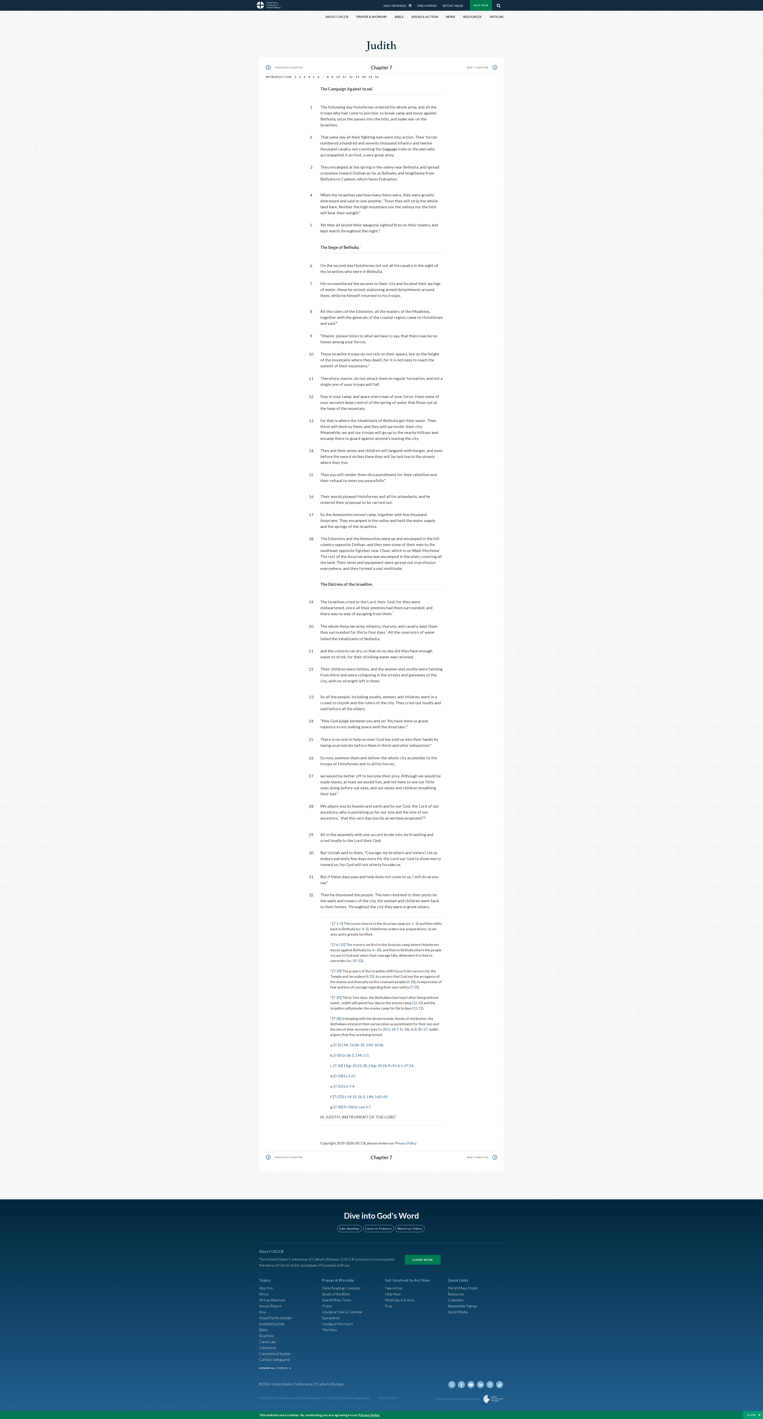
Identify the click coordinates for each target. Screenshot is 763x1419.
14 (364, 77)
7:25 (338, 1086)
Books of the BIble (336, 1294)
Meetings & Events (399, 1300)
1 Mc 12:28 (349, 1045)
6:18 (410, 982)
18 (378, 950)
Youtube (470, 1384)
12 (351, 77)
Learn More (422, 1259)
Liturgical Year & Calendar (342, 1312)
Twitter (451, 1384)
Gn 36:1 (347, 1055)
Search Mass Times (336, 1300)
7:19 (336, 971)
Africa (263, 1294)
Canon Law (267, 1341)
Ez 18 (404, 1029)
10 (338, 77)
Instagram (490, 1384)
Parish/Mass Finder (463, 1288)
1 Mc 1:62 (374, 1096)
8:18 (417, 1029)
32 (342, 944)
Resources (456, 1294)
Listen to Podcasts (378, 1228)
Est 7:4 (348, 1086)
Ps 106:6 (350, 1107)
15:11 (417, 1008)
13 (357, 77)
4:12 (369, 976)
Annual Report (270, 1306)
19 (354, 960)
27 (425, 1029)
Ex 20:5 (384, 1029)
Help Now (480, 5)
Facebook (461, 1384)
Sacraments (331, 1318)
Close (751, 1414)
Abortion (266, 1288)
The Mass (329, 1330)
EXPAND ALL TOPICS (273, 1368)
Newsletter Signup (462, 1306)
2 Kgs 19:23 (377, 1065)
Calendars (456, 1300)
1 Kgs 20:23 (352, 1065)
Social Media (458, 1312)
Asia (262, 1312)
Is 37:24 (407, 1065)
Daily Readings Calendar (411, 6)
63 (385, 1096)
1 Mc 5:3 (361, 1055)
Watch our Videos (409, 1228)
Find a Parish (427, 5)
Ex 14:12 (349, 1096)
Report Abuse (453, 5)
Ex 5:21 (349, 1076)
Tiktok (499, 1384)
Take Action (394, 1288)
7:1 (335, 923)
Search (499, 5)
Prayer (327, 1306)
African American (272, 1300)
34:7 (394, 1029)
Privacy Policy (405, 1143)
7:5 (336, 1045)
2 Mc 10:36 (374, 1045)
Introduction (279, 77)
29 (362, 1045)
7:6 (335, 944)
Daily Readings (395, 5)
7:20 (336, 997)
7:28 (336, 1018)
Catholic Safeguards (274, 1359)
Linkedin (480, 1384)
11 (344, 77)
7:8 (337, 1055)
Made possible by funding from (458, 1399)
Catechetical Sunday (274, 1353)
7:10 (337, 1065)
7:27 (337, 1096)
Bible (263, 1330)
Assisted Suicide (271, 1324)
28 (365, 1065)
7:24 (338, 1076)
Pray (388, 1306)
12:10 (417, 1003)
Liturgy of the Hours (337, 1324)
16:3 (361, 1096)
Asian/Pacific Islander (275, 1318)
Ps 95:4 (393, 1065)
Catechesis (267, 1347)
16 (377, 77)
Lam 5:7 (364, 1107)
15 (370, 77)
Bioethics (266, 1336)
